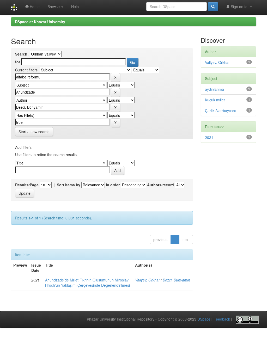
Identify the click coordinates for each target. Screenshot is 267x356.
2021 (209, 137)
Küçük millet (215, 99)
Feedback (222, 319)
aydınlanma (214, 89)
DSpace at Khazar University (40, 21)
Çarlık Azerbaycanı (220, 110)
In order (113, 184)
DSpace (203, 319)
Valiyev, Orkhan (148, 280)
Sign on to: (240, 6)
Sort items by (68, 184)
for (17, 61)
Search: (22, 54)
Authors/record (160, 184)
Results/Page (27, 184)
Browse (54, 6)
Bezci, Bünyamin (176, 280)
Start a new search (34, 131)
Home (34, 6)
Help (75, 6)
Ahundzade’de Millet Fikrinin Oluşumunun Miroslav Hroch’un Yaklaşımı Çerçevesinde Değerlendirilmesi (87, 282)
